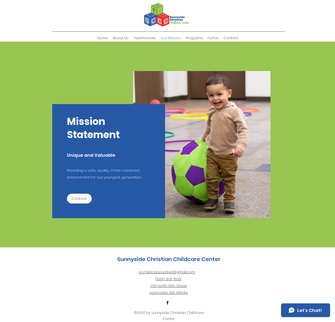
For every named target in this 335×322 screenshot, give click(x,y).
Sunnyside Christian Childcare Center (168, 259)
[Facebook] (167, 302)
